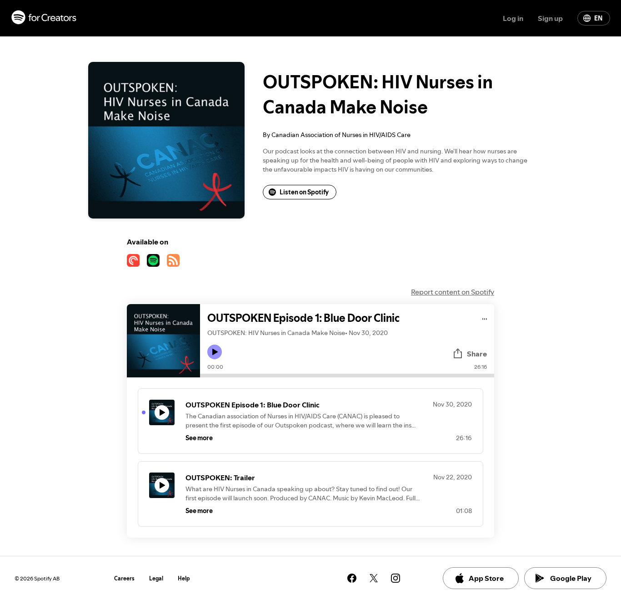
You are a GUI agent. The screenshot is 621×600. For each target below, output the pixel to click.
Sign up (550, 18)
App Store (486, 578)
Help (184, 578)
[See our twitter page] (373, 578)
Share (477, 354)
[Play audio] (484, 317)
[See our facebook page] (351, 578)
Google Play (570, 578)
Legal (156, 578)
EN (598, 18)
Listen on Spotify (304, 192)
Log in (513, 18)
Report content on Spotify (452, 292)
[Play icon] (214, 352)
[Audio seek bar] (347, 375)
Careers (124, 578)
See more (199, 437)
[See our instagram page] (395, 578)
